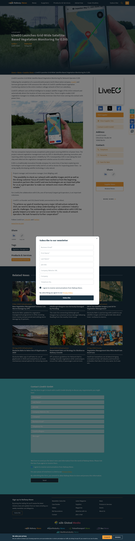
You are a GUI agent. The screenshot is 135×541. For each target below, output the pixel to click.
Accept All (107, 537)
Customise (118, 537)
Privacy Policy (68, 292)
